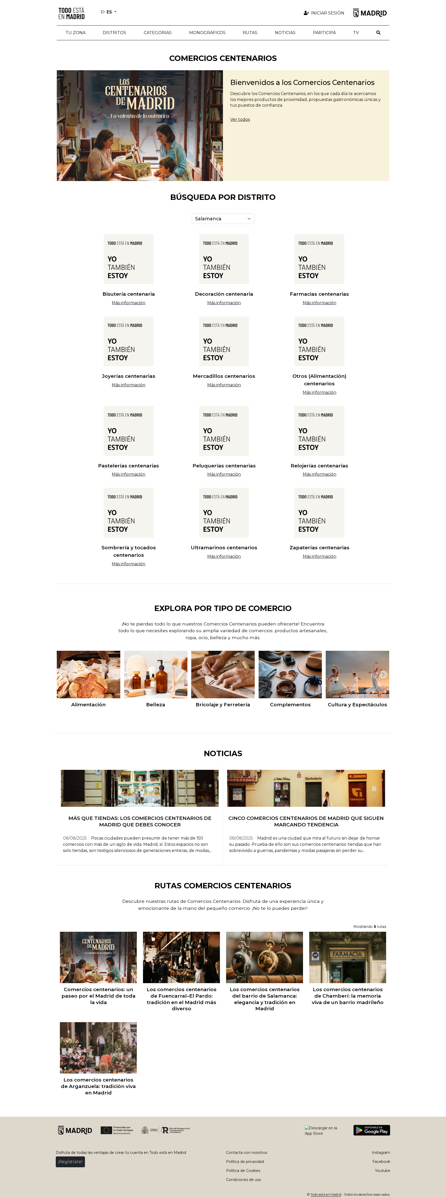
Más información (128, 302)
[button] (114, 33)
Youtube (382, 1170)
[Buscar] (378, 33)
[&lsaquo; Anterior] (62, 674)
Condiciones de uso (243, 1179)
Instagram (381, 1152)
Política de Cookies (243, 1170)
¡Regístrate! (70, 1161)
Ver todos (240, 119)
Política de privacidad (245, 1161)
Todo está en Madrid (325, 1194)
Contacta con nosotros (246, 1152)
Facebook (381, 1161)
